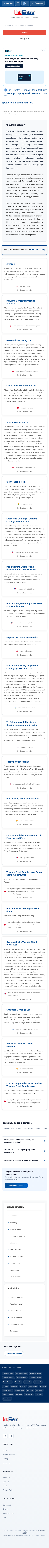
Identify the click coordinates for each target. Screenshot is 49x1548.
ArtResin (10, 264)
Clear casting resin (16, 482)
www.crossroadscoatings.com (27, 552)
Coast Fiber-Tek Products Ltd (21, 385)
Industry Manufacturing (35, 90)
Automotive (28, 1382)
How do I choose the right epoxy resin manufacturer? (19, 1151)
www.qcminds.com (27, 857)
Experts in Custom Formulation (22, 637)
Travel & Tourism (16, 1229)
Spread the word (16, 1311)
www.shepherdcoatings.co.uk (27, 1029)
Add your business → (16, 1185)
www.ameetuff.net (26, 1069)
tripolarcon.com (27, 747)
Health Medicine (21, 1377)
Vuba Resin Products (17, 422)
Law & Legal (14, 1270)
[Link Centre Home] (24, 13)
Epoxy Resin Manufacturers (32, 93)
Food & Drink (15, 1263)
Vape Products (7, 1390)
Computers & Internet (18, 1236)
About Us (6, 1478)
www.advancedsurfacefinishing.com (26, 784)
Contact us (14, 1331)
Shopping (13, 1223)
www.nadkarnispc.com (26, 708)
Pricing (5, 1459)
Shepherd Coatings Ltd (18, 1010)
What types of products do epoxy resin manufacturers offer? (20, 1141)
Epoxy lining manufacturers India (23, 798)
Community (7, 1505)
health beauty (33, 1386)
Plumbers (30, 1390)
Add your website (16, 1297)
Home (5, 1450)
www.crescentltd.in (27, 821)
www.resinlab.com (27, 651)
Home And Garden (35, 1373)
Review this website (24, 290)
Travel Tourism (7, 1382)
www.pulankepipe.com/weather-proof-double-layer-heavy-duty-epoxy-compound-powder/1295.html (24, 891)
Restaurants (28, 1394)
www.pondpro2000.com (27, 589)
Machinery (39, 1390)
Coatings (10, 93)
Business (13, 1216)
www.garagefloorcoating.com (27, 371)
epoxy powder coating (17, 762)
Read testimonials (16, 1304)
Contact (6, 1482)
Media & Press (8, 1513)
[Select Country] (6, 90)
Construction (38, 1382)
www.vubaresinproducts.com (26, 467)
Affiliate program (16, 1317)
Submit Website (9, 1455)
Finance (5, 1386)
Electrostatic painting (14, 1353)
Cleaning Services (8, 1377)
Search (24, 32)
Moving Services (8, 1394)
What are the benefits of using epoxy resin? (21, 1160)
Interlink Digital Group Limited (11, 1535)
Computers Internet (35, 1377)
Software (22, 1386)
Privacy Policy (8, 1490)
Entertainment (15, 1277)
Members (6, 1463)
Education (13, 1243)
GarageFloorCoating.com (19, 340)
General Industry (8, 1373)
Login (5, 1517)
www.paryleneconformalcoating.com (26, 326)
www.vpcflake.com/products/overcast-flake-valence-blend (24, 994)
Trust (5, 1486)
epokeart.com (27, 504)
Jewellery (14, 1386)
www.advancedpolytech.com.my (27, 623)
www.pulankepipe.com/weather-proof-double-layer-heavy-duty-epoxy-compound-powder (24, 1101)
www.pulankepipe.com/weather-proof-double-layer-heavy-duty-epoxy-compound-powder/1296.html (24, 924)
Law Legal (39, 1394)
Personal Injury (19, 1390)
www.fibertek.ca (27, 408)
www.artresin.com (26, 286)
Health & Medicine (17, 1256)
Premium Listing (37, 249)
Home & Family (15, 1250)
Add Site (9, 3)
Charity (5, 1509)
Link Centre (14, 90)
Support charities (16, 1324)
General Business (21, 1373)
